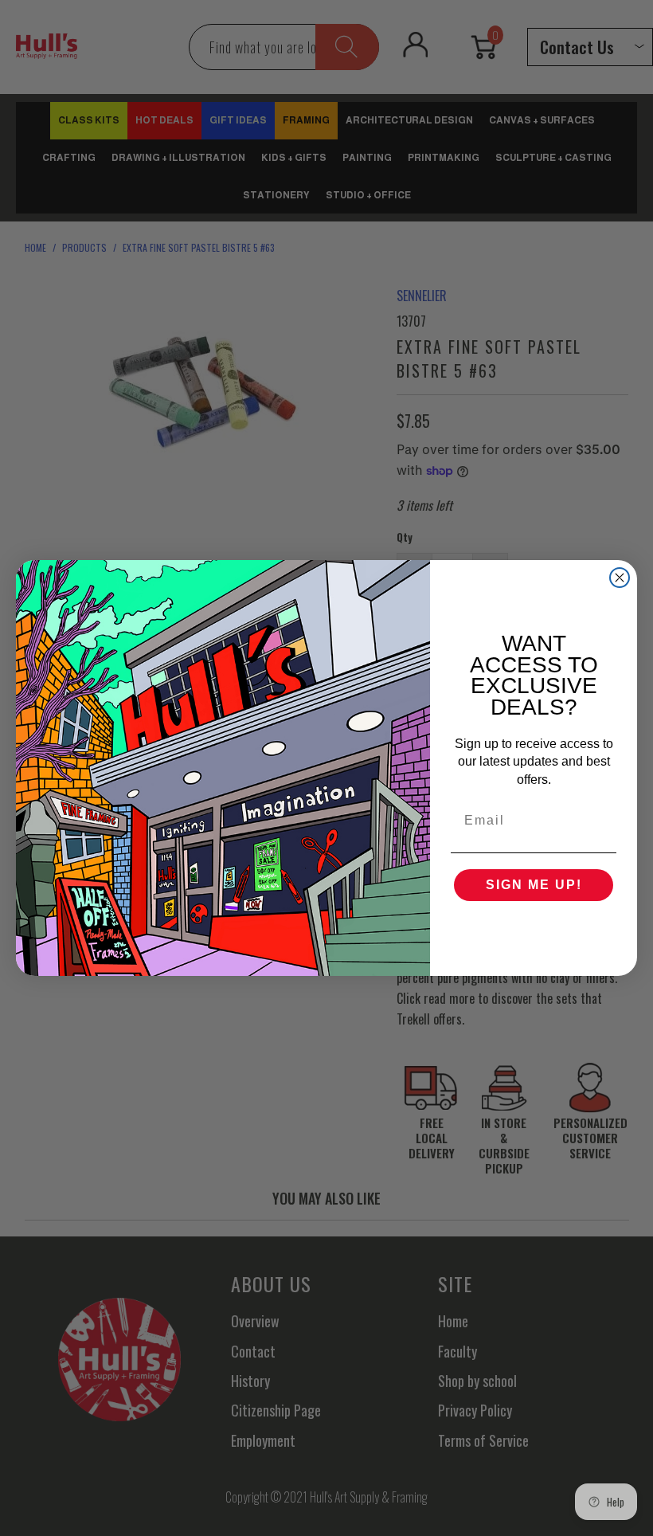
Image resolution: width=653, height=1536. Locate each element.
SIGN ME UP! (534, 884)
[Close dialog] (619, 577)
